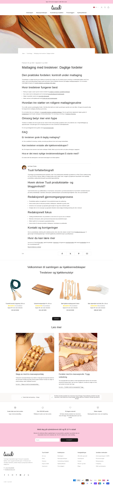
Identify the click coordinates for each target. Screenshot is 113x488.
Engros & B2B (45, 463)
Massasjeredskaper (41, 12)
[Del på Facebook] (62, 253)
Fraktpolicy (98, 463)
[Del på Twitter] (70, 253)
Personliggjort (70, 12)
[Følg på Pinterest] (16, 475)
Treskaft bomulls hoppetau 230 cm (15, 303)
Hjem (23, 53)
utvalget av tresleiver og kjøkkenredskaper (59, 91)
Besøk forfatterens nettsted (34, 247)
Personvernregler (100, 458)
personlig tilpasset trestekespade (56, 94)
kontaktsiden (83, 242)
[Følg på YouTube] (20, 475)
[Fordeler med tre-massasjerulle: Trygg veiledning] (78, 352)
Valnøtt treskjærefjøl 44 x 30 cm (43, 303)
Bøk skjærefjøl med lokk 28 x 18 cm (98, 303)
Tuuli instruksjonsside (48, 127)
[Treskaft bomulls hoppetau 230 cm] (15, 289)
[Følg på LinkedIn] (28, 475)
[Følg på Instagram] (12, 475)
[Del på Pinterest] (79, 253)
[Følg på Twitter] (8, 475)
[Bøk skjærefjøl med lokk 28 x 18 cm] (97, 289)
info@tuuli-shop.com (80, 232)
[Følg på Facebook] (4, 475)
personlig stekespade (44, 96)
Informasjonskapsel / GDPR (102, 456)
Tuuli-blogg (29, 53)
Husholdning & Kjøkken (56, 12)
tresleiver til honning (71, 114)
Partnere (44, 461)
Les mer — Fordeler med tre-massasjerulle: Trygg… (71, 387)
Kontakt (79, 461)
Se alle (56, 318)
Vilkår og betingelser (101, 466)
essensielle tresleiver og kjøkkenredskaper (51, 112)
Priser (43, 458)
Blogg (79, 466)
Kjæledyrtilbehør (82, 12)
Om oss (44, 456)
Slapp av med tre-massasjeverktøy (30, 374)
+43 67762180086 (9, 467)
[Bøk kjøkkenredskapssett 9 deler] (70, 289)
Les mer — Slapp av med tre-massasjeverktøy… (27, 384)
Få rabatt (69, 440)
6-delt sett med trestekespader (49, 98)
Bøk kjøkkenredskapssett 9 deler (70, 303)
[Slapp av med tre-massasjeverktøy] (35, 352)
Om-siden (40, 242)
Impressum (56, 242)
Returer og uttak (82, 463)
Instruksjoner (81, 458)
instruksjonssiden (70, 242)
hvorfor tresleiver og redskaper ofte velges (45, 83)
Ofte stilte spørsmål (82, 456)
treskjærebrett (25, 114)
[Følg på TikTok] (24, 475)
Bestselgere (29, 12)
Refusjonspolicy (99, 461)
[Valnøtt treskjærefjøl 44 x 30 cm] (42, 289)
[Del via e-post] (87, 253)
